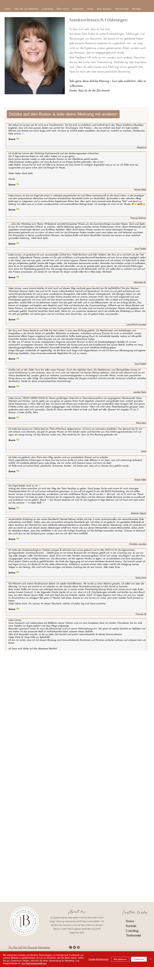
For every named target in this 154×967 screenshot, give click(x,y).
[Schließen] (150, 959)
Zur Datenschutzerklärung (34, 963)
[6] (78, 947)
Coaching (132, 931)
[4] (74, 947)
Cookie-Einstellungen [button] (99, 959)
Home (130, 921)
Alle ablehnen (120, 959)
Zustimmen (139, 959)
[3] (70, 947)
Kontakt (131, 926)
